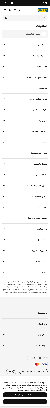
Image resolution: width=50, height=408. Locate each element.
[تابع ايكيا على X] (29, 358)
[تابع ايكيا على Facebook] (45, 358)
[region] (25, 391)
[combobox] (28, 18)
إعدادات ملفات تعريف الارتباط (25, 395)
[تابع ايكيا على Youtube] (40, 358)
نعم (25, 402)
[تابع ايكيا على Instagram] (34, 358)
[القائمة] (4, 10)
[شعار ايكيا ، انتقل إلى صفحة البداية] (43, 10)
